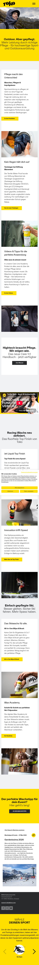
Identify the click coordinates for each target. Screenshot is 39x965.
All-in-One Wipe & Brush (11, 659)
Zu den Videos (8, 293)
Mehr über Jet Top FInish (11, 559)
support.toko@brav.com (8, 902)
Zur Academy (8, 736)
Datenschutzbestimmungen (29, 472)
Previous (6, 882)
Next (33, 882)
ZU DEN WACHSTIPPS (19, 811)
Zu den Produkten (9, 118)
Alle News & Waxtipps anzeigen (14, 830)
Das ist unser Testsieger (11, 208)
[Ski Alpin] (19, 949)
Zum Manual (19, 363)
